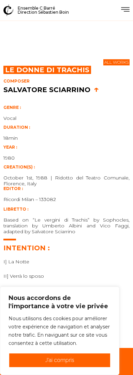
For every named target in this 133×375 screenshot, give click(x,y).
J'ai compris (59, 360)
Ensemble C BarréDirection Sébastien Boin (43, 10)
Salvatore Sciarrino (51, 90)
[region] (59, 331)
